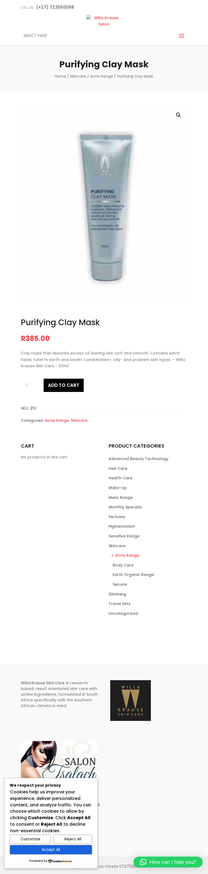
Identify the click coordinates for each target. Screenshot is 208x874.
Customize (30, 839)
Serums (120, 584)
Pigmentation (122, 526)
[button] (178, 115)
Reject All (72, 839)
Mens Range (121, 497)
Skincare (78, 76)
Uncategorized (123, 613)
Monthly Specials (125, 507)
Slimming (117, 594)
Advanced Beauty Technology (138, 458)
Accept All (51, 849)
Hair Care (118, 468)
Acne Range (101, 76)
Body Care (123, 565)
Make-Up (118, 487)
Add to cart (63, 385)
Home (60, 76)
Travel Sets (120, 603)
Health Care (120, 478)
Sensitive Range (124, 536)
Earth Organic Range (133, 574)
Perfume (117, 517)
